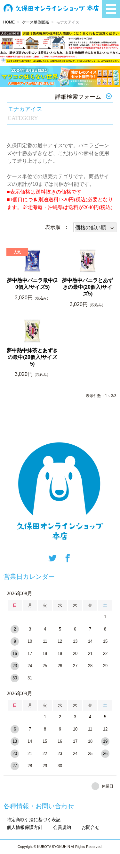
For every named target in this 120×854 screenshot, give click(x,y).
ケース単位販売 (35, 22)
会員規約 (62, 827)
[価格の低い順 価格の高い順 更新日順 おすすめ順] (94, 227)
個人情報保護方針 (25, 827)
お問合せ (91, 827)
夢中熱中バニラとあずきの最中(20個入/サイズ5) (87, 286)
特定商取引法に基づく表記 (33, 819)
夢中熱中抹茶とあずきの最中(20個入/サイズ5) (32, 357)
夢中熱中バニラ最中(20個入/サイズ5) (32, 283)
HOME (9, 22)
